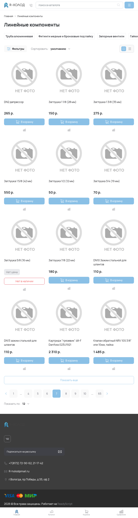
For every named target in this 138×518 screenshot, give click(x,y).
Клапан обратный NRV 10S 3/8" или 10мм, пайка (112, 343)
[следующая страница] (107, 394)
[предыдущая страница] (6, 394)
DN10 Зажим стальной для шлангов (109, 262)
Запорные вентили (111, 36)
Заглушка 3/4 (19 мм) (106, 181)
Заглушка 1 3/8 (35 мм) (107, 102)
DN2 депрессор (14, 102)
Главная (8, 16)
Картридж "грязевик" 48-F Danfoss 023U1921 (65, 343)
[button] (129, 5)
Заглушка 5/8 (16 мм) (17, 260)
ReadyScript (64, 504)
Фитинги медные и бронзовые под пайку (66, 36)
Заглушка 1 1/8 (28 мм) (62, 102)
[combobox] (79, 5)
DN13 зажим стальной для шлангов (20, 343)
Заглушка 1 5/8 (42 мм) (18, 181)
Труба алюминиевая (19, 36)
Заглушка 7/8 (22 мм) (62, 260)
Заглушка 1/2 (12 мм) (61, 181)
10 (84, 393)
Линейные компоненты (30, 16)
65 (99, 393)
